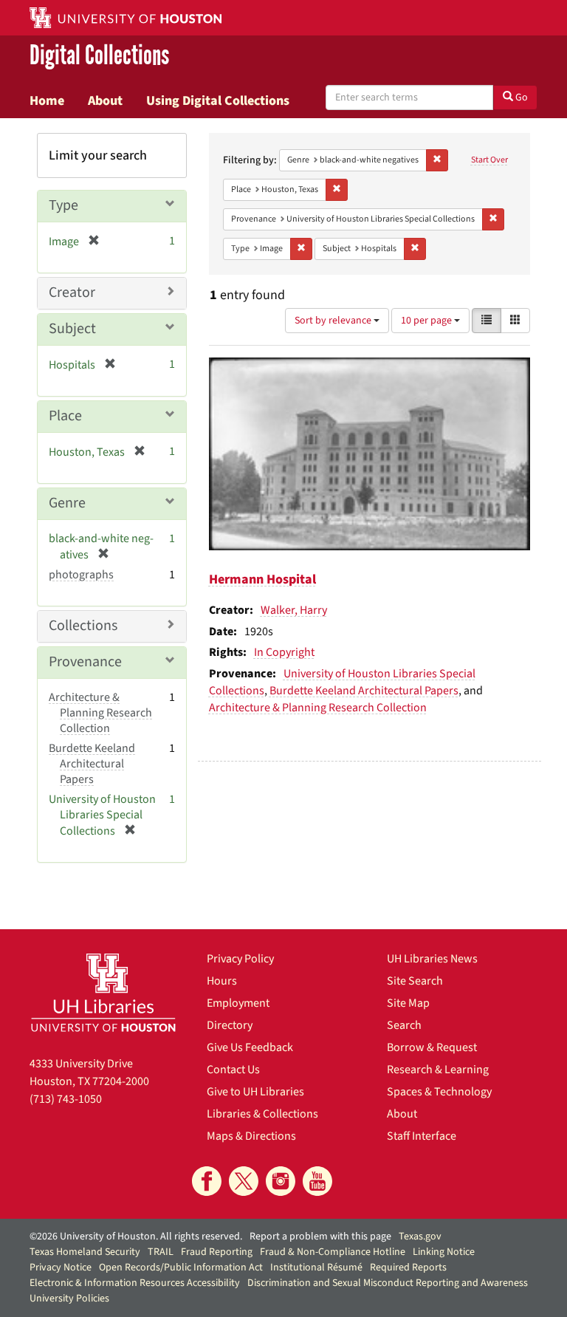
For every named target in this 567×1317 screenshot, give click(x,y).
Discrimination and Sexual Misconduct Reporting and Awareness (387, 1283)
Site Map (408, 1003)
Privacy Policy (240, 959)
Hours (222, 981)
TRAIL (160, 1252)
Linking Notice (444, 1252)
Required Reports (408, 1267)
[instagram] (280, 1181)
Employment (238, 1003)
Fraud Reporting (216, 1252)
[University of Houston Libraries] (103, 992)
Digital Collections (99, 56)
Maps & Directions (251, 1136)
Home (47, 100)
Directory (229, 1025)
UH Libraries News (432, 959)
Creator (72, 292)
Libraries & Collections (262, 1114)
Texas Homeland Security (85, 1252)
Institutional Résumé (316, 1267)
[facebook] (206, 1181)
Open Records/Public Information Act (181, 1267)
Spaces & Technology (439, 1092)
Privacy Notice (61, 1267)
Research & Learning (438, 1069)
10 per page (427, 320)
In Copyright (284, 652)
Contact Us (233, 1069)
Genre (67, 503)
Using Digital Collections (217, 100)
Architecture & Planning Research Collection (318, 707)
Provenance (85, 661)
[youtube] (317, 1181)
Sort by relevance (334, 320)
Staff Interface (421, 1136)
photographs (81, 575)
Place (65, 416)
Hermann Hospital (262, 579)
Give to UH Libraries (255, 1092)
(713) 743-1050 (66, 1099)
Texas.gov (420, 1236)
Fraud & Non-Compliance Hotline (332, 1252)
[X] (243, 1181)
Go (520, 97)
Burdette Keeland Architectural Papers (363, 691)
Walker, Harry (294, 610)
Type (63, 205)
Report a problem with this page (320, 1236)
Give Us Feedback (250, 1047)
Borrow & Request (432, 1047)
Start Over (489, 160)
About (105, 100)
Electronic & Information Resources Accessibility (135, 1283)
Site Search (415, 981)
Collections (83, 625)
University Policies (69, 1298)
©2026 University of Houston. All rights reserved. (136, 1236)
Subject (72, 328)
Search (404, 1025)
